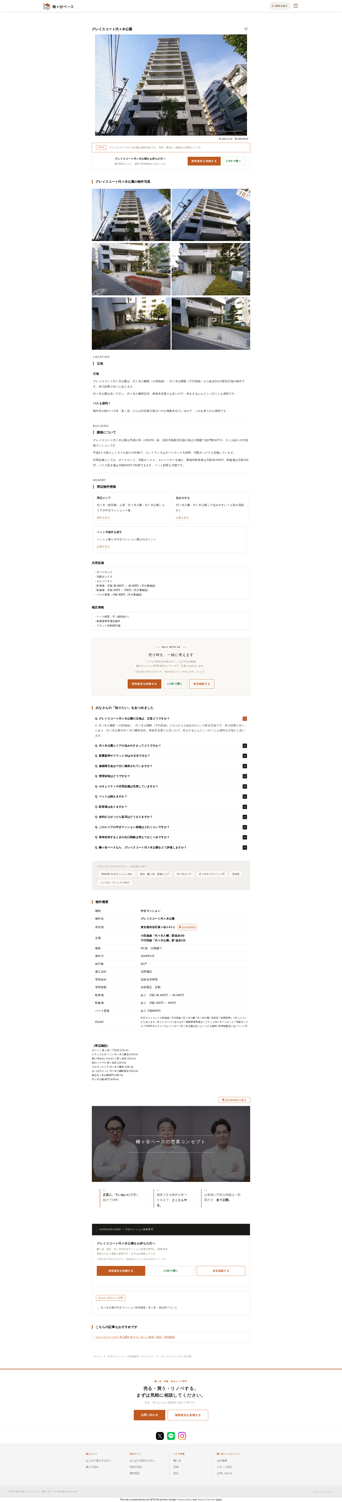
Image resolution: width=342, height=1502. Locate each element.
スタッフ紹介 (224, 1466)
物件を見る (103, 517)
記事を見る (182, 517)
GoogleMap (188, 926)
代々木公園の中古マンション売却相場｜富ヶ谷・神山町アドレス (139, 1307)
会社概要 (222, 1460)
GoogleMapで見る (235, 1099)
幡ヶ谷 (177, 1460)
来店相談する (201, 683)
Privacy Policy (184, 1499)
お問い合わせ (149, 1414)
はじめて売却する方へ (142, 1460)
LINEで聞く (233, 161)
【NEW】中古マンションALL (116, 874)
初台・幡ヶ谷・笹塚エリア (154, 874)
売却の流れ (136, 1466)
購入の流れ (92, 1466)
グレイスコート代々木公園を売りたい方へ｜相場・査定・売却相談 (135, 1337)
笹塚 (176, 1466)
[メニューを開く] (295, 5)
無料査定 (135, 1473)
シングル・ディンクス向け (115, 882)
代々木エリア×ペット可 (212, 874)
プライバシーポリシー (323, 1492)
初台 (176, 1473)
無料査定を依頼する (188, 1415)
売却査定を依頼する (204, 161)
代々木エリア (184, 874)
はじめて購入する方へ (99, 1460)
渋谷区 (235, 874)
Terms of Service (206, 1499)
